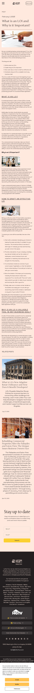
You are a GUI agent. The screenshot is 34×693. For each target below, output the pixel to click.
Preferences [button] (9, 674)
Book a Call (28, 3)
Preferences (17, 688)
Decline (17, 684)
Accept (17, 679)
